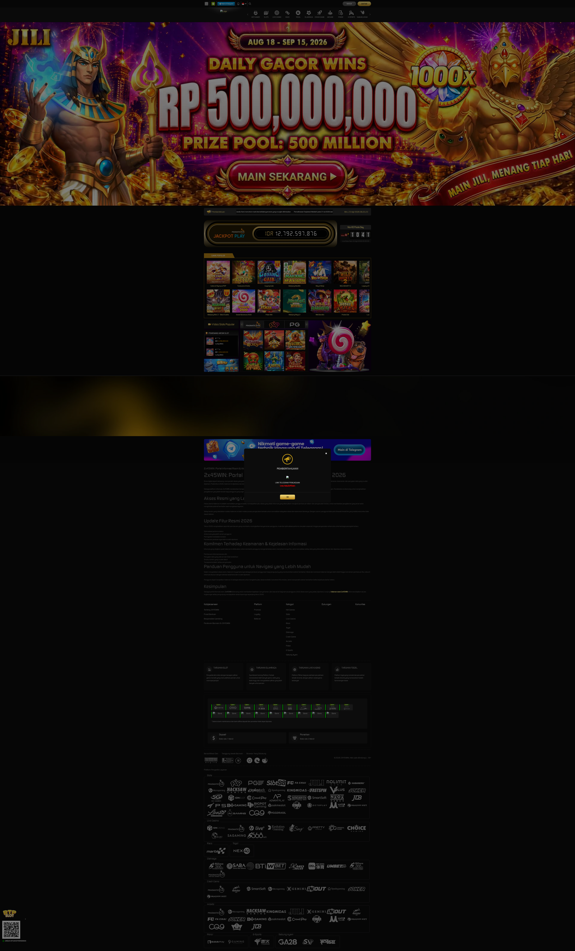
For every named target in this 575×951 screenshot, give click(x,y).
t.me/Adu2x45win (287, 485)
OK (287, 497)
